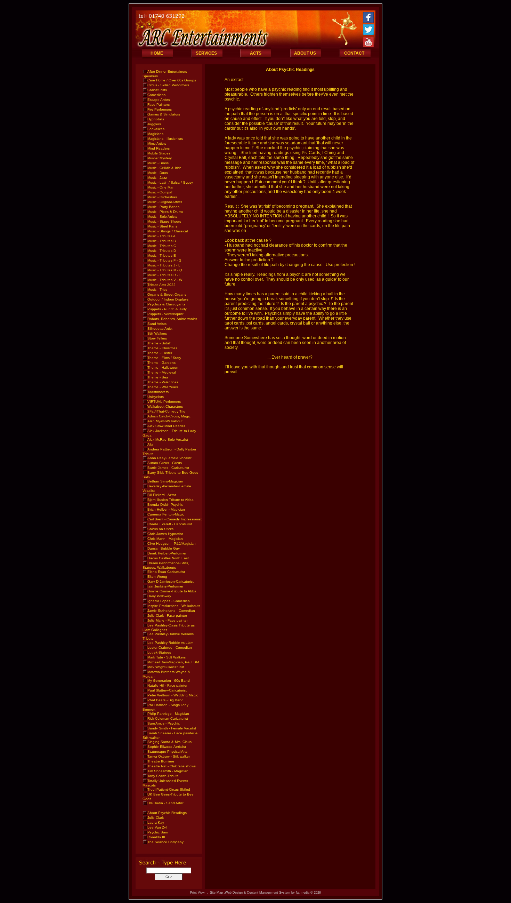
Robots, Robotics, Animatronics (172, 319)
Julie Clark (155, 818)
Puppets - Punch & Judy (167, 309)
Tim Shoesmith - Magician (167, 771)
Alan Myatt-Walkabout (164, 421)
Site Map (216, 892)
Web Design (234, 892)
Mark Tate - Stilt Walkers (166, 657)
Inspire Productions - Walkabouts (173, 606)
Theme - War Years (162, 387)
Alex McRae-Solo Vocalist (167, 439)
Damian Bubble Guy (163, 548)
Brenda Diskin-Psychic (165, 504)
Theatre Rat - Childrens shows (171, 766)
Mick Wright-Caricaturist (165, 667)
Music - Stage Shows (164, 221)
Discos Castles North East (168, 558)
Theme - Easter (159, 353)
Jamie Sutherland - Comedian (171, 611)
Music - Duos (157, 173)
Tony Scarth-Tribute (163, 776)
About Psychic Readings (167, 813)
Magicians (155, 134)
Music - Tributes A (161, 236)
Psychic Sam (157, 832)
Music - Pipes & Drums (165, 212)
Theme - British (159, 343)
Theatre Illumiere (160, 761)
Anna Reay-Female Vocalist (169, 458)
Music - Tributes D (161, 251)
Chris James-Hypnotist (165, 534)
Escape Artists (158, 100)
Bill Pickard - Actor (161, 495)
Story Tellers (157, 338)
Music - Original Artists (164, 202)
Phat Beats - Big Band (165, 700)
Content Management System (268, 892)
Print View (197, 892)
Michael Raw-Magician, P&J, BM (173, 662)
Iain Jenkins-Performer (165, 586)
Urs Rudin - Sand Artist (165, 803)
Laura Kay (155, 822)
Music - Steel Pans (162, 226)
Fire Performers (159, 109)
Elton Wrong (157, 576)
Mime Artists (156, 143)
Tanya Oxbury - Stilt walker (168, 756)
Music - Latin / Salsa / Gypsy (170, 182)
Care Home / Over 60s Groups (171, 80)
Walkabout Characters (165, 406)
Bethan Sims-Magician (165, 481)
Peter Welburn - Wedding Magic (172, 695)
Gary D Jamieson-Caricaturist (170, 581)
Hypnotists (155, 119)
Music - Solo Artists (162, 216)
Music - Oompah (160, 192)
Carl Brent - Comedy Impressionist (174, 519)
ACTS (255, 53)
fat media (302, 892)
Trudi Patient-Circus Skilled (168, 789)
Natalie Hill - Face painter (167, 685)
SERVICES (206, 53)
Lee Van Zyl (157, 827)
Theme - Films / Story (164, 358)
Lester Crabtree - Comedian (169, 647)
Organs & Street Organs (166, 294)
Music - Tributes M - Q (164, 270)
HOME (157, 53)
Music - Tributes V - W (164, 280)
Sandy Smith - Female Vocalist (171, 728)
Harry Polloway (159, 596)
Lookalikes (155, 129)
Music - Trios (157, 289)
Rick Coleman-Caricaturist (167, 718)
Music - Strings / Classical (167, 231)
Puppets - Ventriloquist (165, 314)
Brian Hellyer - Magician (166, 509)
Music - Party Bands (163, 207)
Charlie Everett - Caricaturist (169, 524)
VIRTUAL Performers (164, 401)
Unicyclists (155, 397)
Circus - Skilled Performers (168, 85)
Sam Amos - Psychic (163, 723)
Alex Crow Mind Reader (166, 426)
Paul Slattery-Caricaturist (167, 690)
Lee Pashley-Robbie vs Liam (170, 643)
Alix (150, 444)
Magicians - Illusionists (165, 139)
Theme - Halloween (162, 367)
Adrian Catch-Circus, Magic (168, 416)
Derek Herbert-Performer (166, 553)
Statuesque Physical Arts (167, 751)
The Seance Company (165, 842)
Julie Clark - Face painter (167, 615)
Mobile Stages (158, 153)
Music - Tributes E (161, 255)
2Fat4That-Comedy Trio (166, 411)
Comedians (156, 95)
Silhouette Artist (159, 328)
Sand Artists (157, 324)
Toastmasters (158, 392)
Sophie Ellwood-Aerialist (166, 747)
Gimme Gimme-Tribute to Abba (171, 591)
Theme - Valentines (162, 382)
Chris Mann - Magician (165, 539)
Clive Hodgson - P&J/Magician (171, 543)
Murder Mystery (159, 158)
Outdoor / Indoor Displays (167, 299)
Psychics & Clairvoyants (166, 304)
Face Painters (158, 104)
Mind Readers (158, 148)
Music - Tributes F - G (164, 260)
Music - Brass (158, 163)
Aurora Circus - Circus (164, 463)
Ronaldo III (156, 837)
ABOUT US (305, 53)
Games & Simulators (163, 114)
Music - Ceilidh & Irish (164, 168)
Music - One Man (161, 187)
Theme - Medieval (161, 372)
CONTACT (354, 53)
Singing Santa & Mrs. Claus (169, 742)
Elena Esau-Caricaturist (166, 572)
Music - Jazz (157, 177)
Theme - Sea (157, 377)
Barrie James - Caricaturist (168, 468)
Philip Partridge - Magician (168, 714)
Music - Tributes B (161, 241)
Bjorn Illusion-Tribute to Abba (170, 500)
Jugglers (154, 124)
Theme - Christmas (162, 348)
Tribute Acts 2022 (161, 285)
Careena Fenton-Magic (165, 514)
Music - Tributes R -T (163, 275)
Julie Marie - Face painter (167, 620)
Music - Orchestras (162, 197)
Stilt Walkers (157, 333)
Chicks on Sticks (160, 529)
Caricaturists (157, 90)
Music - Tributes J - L (163, 265)
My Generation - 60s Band (168, 680)
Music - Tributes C (161, 246)
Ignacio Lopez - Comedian (168, 601)
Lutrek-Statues (159, 652)
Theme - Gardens (161, 363)
